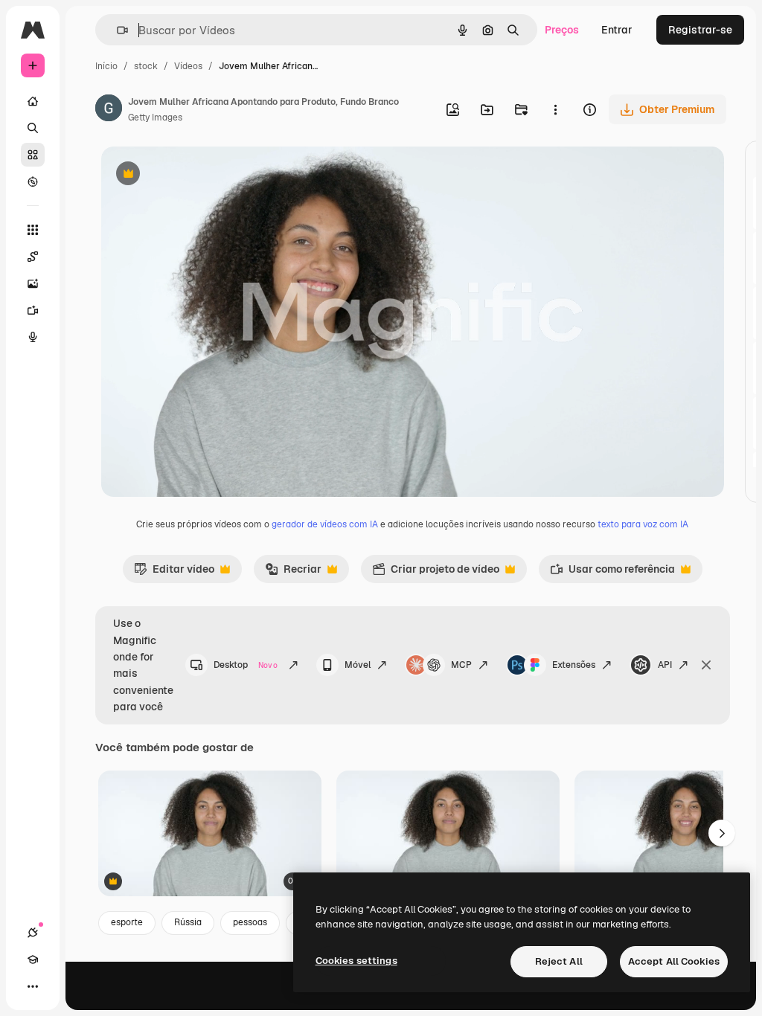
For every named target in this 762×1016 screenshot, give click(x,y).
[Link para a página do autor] (108, 110)
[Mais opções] (555, 109)
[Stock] (33, 155)
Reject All (559, 961)
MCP (461, 665)
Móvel (358, 665)
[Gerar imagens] (33, 283)
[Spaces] (33, 257)
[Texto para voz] (33, 337)
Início (106, 66)
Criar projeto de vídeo (435, 572)
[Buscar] (33, 128)
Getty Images (155, 117)
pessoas (250, 922)
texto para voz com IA (643, 524)
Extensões (573, 665)
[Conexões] (33, 933)
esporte (127, 922)
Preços (562, 29)
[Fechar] (706, 665)
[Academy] (33, 959)
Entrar (617, 29)
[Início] (33, 101)
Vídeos (188, 66)
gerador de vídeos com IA (325, 524)
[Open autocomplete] (116, 30)
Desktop (246, 665)
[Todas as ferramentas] (33, 230)
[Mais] (33, 986)
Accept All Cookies (674, 961)
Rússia (188, 922)
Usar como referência (612, 572)
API (665, 665)
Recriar (293, 572)
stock (146, 66)
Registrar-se (700, 29)
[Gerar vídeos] (33, 310)
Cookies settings (356, 960)
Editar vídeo (174, 572)
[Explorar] (33, 181)
